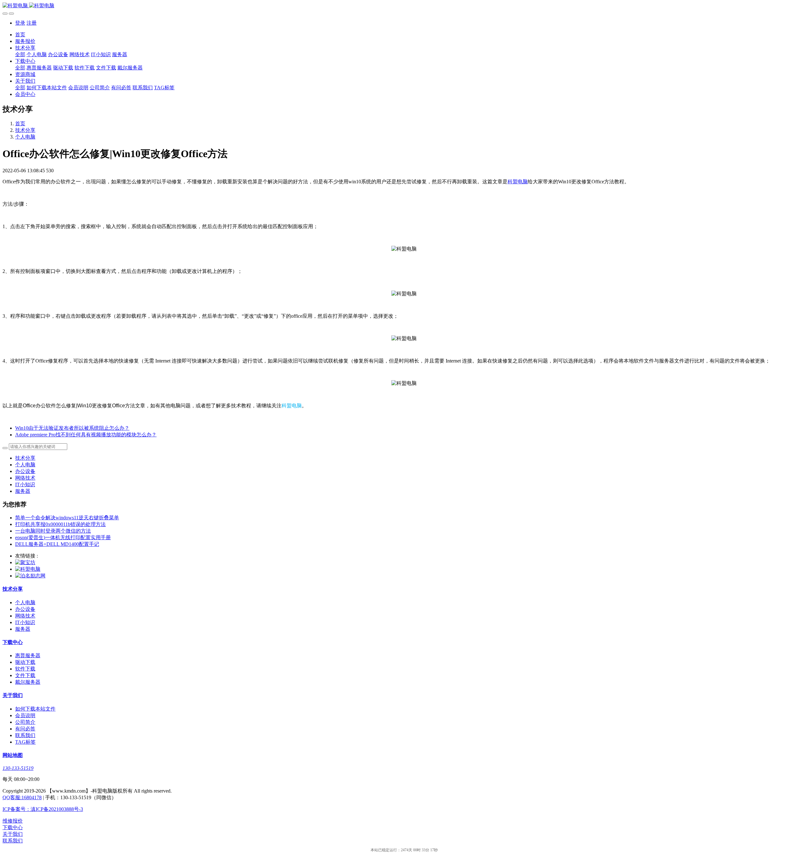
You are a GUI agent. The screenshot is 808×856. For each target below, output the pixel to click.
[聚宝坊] (25, 562)
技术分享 (25, 130)
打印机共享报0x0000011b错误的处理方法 (60, 524)
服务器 (22, 491)
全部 (20, 54)
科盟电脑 (518, 181)
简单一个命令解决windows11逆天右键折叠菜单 (67, 517)
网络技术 (25, 478)
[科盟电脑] (404, 6)
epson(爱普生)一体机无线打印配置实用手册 (63, 537)
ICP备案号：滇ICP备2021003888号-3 (43, 809)
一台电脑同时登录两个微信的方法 (53, 531)
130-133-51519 (18, 768)
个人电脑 (25, 136)
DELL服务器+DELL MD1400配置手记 (57, 544)
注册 (32, 23)
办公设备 (25, 471)
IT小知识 (25, 484)
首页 (20, 34)
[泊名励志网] (30, 575)
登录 (20, 23)
